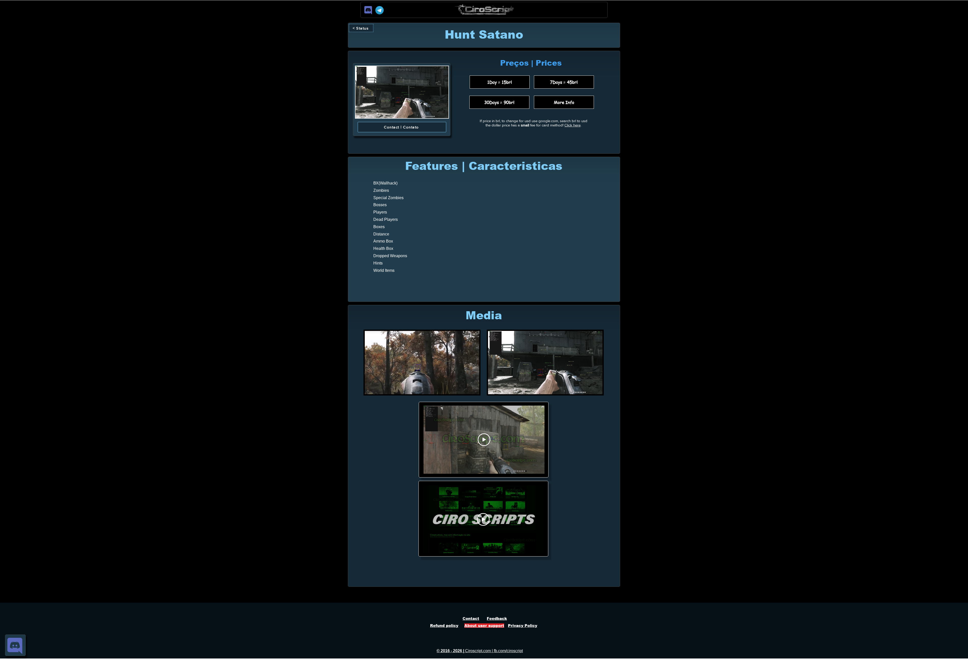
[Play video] (484, 439)
